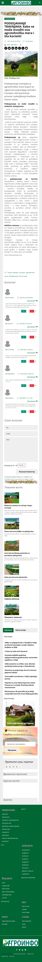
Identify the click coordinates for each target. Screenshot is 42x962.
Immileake (11, 298)
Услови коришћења (19, 954)
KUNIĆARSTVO (25, 874)
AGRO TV (23, 809)
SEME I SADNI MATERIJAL (8, 892)
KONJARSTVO (25, 862)
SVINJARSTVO (25, 853)
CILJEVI (23, 924)
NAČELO (24, 927)
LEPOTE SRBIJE (25, 912)
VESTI (2, 845)
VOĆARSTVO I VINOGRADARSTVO (10, 820)
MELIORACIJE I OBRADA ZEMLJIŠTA (10, 826)
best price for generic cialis (26, 329)
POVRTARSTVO (6, 817)
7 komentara (29, 41)
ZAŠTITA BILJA (5, 835)
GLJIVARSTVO (5, 841)
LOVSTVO (4, 898)
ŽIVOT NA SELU (26, 906)
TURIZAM (24, 909)
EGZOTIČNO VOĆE (6, 823)
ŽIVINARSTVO (25, 865)
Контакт (11, 956)
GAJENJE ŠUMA (5, 886)
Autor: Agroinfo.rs (12, 45)
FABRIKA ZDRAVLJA (11, 599)
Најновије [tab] (8, 630)
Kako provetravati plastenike (15, 577)
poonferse (11, 398)
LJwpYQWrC (11, 374)
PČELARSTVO (25, 868)
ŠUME (3, 883)
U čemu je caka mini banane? (16, 651)
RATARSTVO (5, 814)
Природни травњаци (13, 617)
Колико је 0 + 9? (11, 465)
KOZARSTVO (25, 859)
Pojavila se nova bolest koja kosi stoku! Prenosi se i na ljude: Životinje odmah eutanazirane (20, 685)
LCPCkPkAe (11, 350)
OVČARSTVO (25, 856)
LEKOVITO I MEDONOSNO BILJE (10, 838)
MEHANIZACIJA (5, 901)
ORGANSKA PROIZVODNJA (28, 878)
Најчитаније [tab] (20, 630)
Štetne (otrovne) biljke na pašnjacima (19, 531)
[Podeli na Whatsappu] (19, 48)
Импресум (4, 956)
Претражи (12, 750)
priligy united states (10, 355)
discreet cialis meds (10, 407)
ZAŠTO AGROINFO (26, 921)
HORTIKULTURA (6, 829)
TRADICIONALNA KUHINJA (8, 921)
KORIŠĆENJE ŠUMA (6, 895)
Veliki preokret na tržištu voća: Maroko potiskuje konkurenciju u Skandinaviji (20, 665)
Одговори (31, 301)
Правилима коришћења (14, 479)
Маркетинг (30, 954)
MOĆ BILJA (4, 924)
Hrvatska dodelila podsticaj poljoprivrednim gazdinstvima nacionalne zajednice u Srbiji (21, 657)
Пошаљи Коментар (27, 472)
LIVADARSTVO (5, 832)
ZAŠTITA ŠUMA (5, 889)
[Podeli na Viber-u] (22, 48)
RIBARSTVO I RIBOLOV (27, 871)
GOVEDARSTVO (26, 850)
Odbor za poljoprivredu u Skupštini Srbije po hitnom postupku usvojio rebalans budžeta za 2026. (21, 645)
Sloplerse (10, 324)
